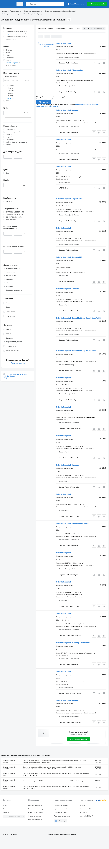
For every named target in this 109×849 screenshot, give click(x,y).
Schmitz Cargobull (63, 43)
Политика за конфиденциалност (39, 809)
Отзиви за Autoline (34, 816)
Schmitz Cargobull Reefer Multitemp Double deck (76, 351)
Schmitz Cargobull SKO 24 (9, 761)
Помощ (5, 809)
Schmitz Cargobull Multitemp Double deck (73, 643)
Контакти (6, 812)
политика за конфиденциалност (86, 105)
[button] (99, 63)
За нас (5, 805)
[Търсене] (28, 4)
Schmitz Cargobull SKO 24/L (9, 768)
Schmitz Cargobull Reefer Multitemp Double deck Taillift (78, 318)
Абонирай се (43, 102)
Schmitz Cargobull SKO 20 (9, 787)
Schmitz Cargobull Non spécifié (69, 257)
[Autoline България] (8, 4)
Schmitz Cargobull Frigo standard (69, 70)
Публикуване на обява (78, 739)
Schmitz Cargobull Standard (67, 110)
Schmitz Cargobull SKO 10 (9, 781)
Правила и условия (35, 805)
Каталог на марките (35, 819)
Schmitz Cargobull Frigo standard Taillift (72, 523)
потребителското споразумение (47, 106)
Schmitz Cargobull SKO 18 (9, 774)
